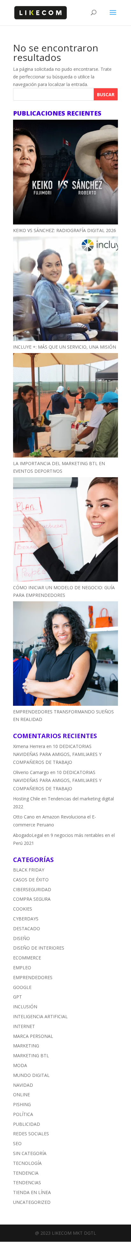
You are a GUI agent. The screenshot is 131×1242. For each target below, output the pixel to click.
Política (23, 1114)
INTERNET (24, 1026)
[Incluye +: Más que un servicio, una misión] (65, 290)
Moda (20, 1065)
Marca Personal (33, 1036)
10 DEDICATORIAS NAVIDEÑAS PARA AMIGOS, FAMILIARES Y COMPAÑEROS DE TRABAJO (57, 754)
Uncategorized (32, 1202)
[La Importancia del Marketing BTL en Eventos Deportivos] (65, 406)
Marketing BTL (31, 1055)
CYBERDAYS (25, 919)
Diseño (21, 938)
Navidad (23, 1085)
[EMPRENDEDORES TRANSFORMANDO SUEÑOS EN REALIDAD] (65, 654)
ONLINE (21, 1095)
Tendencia (25, 1173)
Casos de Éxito (31, 880)
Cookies (22, 909)
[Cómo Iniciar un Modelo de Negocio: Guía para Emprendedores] (65, 530)
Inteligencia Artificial (40, 1016)
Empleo (22, 968)
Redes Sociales (31, 1134)
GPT (17, 997)
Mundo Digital (31, 1075)
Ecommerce (27, 958)
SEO (17, 1143)
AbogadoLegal (28, 835)
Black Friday (28, 870)
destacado (26, 928)
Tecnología (27, 1163)
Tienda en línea (32, 1192)
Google (22, 987)
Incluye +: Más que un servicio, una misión (64, 347)
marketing (26, 1046)
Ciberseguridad (32, 889)
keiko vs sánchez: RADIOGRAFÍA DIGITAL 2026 (64, 230)
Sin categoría (29, 1153)
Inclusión (25, 1007)
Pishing (22, 1104)
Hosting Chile (26, 799)
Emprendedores (32, 977)
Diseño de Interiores (38, 948)
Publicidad (26, 1124)
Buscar (105, 94)
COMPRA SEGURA (32, 899)
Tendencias (27, 1182)
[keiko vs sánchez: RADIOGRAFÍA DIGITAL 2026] (65, 173)
